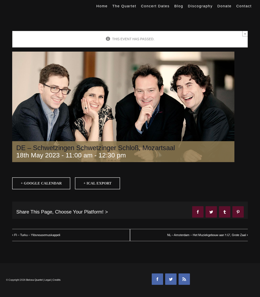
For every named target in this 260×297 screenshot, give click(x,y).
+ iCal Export (97, 183)
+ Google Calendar (41, 183)
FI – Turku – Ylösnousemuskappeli (37, 235)
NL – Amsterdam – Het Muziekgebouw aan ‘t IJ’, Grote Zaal (206, 235)
